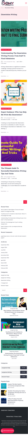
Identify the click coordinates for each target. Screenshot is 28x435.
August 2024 (4, 247)
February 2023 (4, 265)
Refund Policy (9, 416)
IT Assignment (4, 283)
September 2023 (5, 257)
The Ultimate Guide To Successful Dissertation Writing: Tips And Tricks (13, 171)
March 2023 (4, 263)
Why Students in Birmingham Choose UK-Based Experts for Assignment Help (14, 312)
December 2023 (5, 255)
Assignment (4, 410)
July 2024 (3, 250)
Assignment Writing (5, 277)
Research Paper (4, 285)
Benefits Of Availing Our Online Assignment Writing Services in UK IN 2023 (17, 392)
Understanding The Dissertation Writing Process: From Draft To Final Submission (14, 56)
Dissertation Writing (6, 49)
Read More (3, 76)
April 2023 (3, 260)
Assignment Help (5, 275)
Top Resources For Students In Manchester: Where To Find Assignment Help (14, 333)
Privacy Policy (18, 416)
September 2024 (5, 245)
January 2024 (4, 252)
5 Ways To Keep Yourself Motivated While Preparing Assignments (15, 400)
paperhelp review (5, 236)
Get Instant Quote (8, 430)
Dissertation (11, 410)
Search (25, 202)
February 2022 (4, 268)
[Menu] (26, 3)
